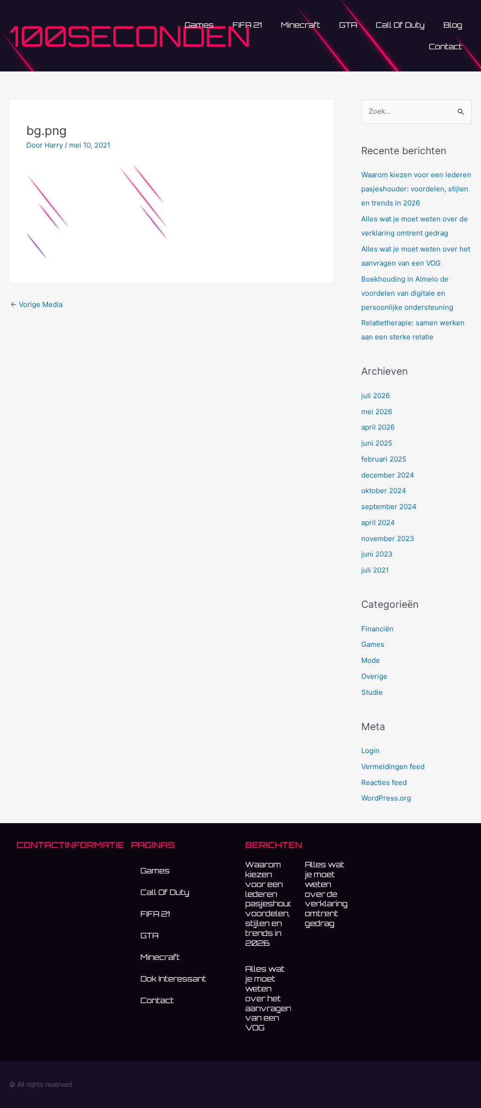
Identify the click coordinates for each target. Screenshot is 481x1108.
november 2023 (387, 538)
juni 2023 (377, 554)
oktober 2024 (383, 490)
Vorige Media (36, 304)
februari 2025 (383, 459)
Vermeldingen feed (393, 766)
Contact (445, 46)
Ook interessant (173, 978)
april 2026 (378, 427)
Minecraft (300, 25)
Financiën (377, 628)
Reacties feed (384, 782)
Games (372, 644)
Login (370, 750)
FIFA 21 (247, 25)
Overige (374, 676)
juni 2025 (376, 443)
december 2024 (387, 475)
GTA (348, 25)
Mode (370, 660)
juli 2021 (375, 570)
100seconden (129, 36)
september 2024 (389, 506)
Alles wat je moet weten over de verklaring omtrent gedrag (326, 894)
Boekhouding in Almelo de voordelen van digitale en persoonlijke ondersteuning (407, 293)
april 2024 (378, 522)
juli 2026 (375, 395)
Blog (452, 25)
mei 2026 (376, 411)
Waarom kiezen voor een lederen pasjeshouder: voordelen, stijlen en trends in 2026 (416, 188)
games (199, 25)
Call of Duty (400, 25)
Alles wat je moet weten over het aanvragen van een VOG (268, 998)
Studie (372, 692)
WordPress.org (386, 798)
